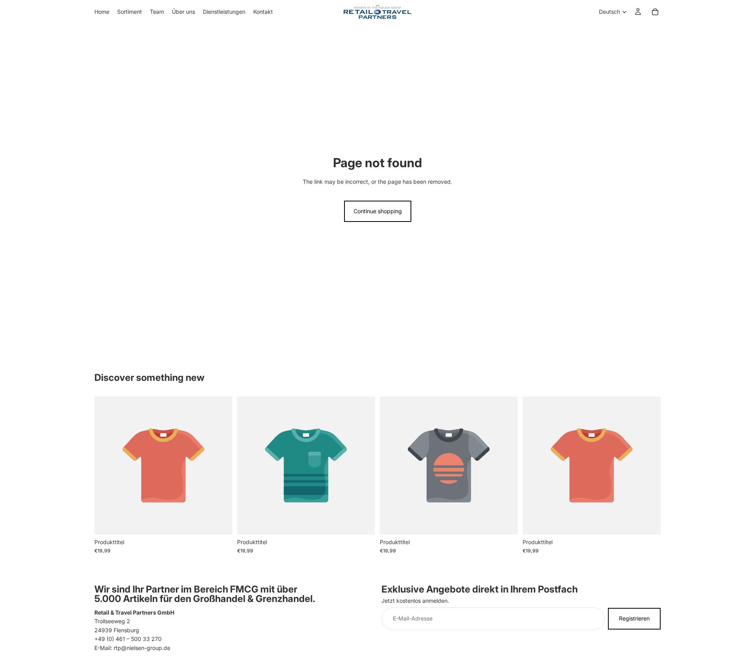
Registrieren (634, 618)
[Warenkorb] (655, 11)
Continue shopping (378, 211)
